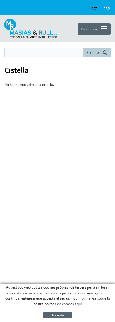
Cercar (94, 52)
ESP (107, 8)
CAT (94, 8)
